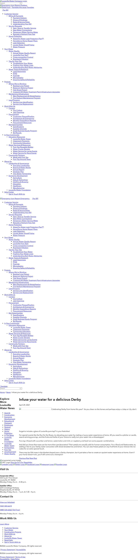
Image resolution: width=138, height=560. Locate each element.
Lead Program (14, 100)
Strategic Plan (18, 172)
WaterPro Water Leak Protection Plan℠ (28, 39)
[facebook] (32, 464)
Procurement (14, 114)
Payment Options (20, 18)
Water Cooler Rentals (21, 149)
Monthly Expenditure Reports (24, 121)
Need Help (8, 540)
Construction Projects (12, 532)
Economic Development (18, 176)
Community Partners (17, 155)
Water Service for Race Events (24, 153)
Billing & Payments (16, 16)
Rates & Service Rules (21, 22)
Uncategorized (10, 452)
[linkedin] (6, 464)
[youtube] (60, 464)
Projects (7, 82)
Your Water (8, 49)
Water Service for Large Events (25, 151)
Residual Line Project (21, 86)
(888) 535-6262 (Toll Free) (10, 510)
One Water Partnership (22, 174)
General (7, 427)
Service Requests (15, 26)
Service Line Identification (23, 102)
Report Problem (20, 5)
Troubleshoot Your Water (23, 63)
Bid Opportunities (16, 125)
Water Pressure (19, 47)
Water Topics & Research (18, 69)
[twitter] (19, 464)
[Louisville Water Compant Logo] (13, 1)
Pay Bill (5, 10)
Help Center (9, 192)
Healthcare (17, 186)
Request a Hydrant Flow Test (24, 34)
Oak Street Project (20, 90)
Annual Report (18, 170)
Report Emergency (22, 198)
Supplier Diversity (20, 129)
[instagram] (47, 464)
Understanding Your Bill (22, 24)
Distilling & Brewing (20, 182)
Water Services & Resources (20, 145)
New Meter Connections (22, 30)
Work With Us (9, 106)
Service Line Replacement (23, 104)
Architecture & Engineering (23, 118)
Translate (30, 7)
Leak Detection (19, 43)
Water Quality (14, 51)
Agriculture (17, 178)
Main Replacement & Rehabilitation (27, 96)
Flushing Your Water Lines (23, 65)
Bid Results (17, 133)
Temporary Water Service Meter (25, 32)
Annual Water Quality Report (24, 53)
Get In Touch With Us (17, 194)
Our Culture (17, 110)
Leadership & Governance (19, 163)
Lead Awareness (19, 71)
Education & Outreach (9, 422)
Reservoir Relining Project (23, 88)
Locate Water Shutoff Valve (23, 45)
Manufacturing (18, 188)
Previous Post (24, 458)
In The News (9, 435)
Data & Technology (20, 180)
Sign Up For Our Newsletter (21, 462)
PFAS (15, 74)
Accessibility (21, 550)
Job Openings (18, 112)
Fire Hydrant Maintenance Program (26, 98)
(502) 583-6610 (6, 506)
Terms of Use (20, 557)
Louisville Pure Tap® (20, 55)
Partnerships (9, 448)
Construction (9, 415)
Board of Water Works (22, 168)
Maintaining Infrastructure (19, 94)
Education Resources (17, 137)
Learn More (4, 524)
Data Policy (15, 559)
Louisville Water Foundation (20, 190)
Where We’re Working (17, 84)
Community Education (21, 143)
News (8, 392)
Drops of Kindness (20, 20)
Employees (8, 425)
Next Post (33, 458)
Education (17, 184)
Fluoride (16, 76)
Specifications (18, 127)
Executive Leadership (21, 165)
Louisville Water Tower (22, 139)
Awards (7, 413)
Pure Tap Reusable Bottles (23, 147)
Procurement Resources (22, 123)
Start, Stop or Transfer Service (24, 28)
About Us (8, 161)
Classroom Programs (21, 141)
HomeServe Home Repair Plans (25, 41)
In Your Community (11, 135)
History (7, 429)
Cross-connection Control (23, 57)
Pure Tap (7, 450)
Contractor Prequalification (23, 116)
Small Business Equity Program (25, 131)
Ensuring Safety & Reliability (24, 80)
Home (2, 392)
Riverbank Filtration (20, 59)
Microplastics (18, 78)
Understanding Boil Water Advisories (27, 67)
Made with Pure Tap (20, 157)
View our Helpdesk (7, 502)
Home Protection (15, 36)
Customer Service (11, 14)
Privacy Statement (8, 550)
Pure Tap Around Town (22, 159)
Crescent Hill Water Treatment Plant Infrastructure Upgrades (36, 92)
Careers (12, 108)
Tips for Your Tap (15, 61)
